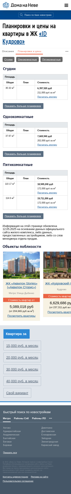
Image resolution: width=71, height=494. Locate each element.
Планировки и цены (29, 51)
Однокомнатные (27, 59)
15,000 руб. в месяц (22, 346)
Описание (8, 51)
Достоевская (48, 431)
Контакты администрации (15, 477)
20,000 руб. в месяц (22, 357)
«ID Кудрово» (25, 37)
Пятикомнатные (51, 59)
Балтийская (9, 438)
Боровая (7, 445)
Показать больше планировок (23, 106)
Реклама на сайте (39, 477)
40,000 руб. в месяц (22, 381)
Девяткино (46, 428)
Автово (7, 428)
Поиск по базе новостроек (38, 15)
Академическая (11, 434)
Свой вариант (17, 393)
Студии (8, 59)
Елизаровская (48, 434)
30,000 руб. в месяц (22, 369)
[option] (21, 288)
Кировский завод (50, 445)
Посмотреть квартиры (21, 315)
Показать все (10, 452)
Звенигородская (49, 441)
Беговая (7, 441)
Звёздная (46, 438)
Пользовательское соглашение (18, 481)
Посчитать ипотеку (47, 97)
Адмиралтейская (12, 431)
